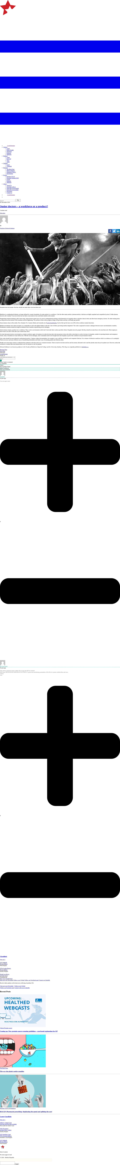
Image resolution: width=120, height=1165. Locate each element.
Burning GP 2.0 (11, 176)
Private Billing (3, 964)
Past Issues (9, 191)
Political (5, 156)
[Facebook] (110, 231)
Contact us (9, 192)
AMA (8, 162)
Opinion (5, 163)
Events (5, 175)
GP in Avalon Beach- (5, 968)
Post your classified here (6, 978)
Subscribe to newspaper (13, 188)
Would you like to (4, 974)
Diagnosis (9, 151)
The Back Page (10, 169)
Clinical (5, 147)
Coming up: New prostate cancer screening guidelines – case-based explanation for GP (29, 1031)
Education (2, 213)
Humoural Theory (11, 172)
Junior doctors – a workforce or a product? (24, 206)
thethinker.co (85, 347)
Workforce (13, 1108)
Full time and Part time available (8, 1124)
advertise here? (4, 976)
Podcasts (9, 153)
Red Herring (10, 173)
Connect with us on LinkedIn (22, 988)
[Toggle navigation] (2, 21)
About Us (9, 185)
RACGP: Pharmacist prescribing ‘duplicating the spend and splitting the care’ (26, 1111)
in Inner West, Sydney (5, 1130)
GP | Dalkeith (3, 962)
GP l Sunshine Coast (5, 1134)
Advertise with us (11, 187)
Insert (17, 1164)
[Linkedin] (118, 231)
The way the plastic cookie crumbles (12, 1071)
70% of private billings (6, 1136)
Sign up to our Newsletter (6, 980)
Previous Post (3, 349)
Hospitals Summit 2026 (13, 178)
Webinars (9, 154)
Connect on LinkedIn (44, 980)
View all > (2, 959)
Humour (5, 167)
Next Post (2, 351)
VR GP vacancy (4, 1128)
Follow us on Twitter (19, 980)
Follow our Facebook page (32, 980)
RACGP (9, 159)
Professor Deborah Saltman (7, 228)
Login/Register (11, 145)
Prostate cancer (8, 1028)
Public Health (10, 150)
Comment (9, 166)
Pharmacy (2, 1108)
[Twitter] (114, 231)
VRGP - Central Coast (6, 1122)
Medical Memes (11, 170)
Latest (8, 148)
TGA (8, 160)
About (5, 184)
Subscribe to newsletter (12, 190)
